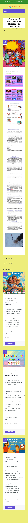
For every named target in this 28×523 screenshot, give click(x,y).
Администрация (11, 73)
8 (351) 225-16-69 (19, 1)
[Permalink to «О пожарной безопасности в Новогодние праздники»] (14, 66)
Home (7, 28)
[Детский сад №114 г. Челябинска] (14, 6)
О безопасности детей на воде (14, 462)
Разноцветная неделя (11, 375)
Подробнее (10, 343)
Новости (12, 28)
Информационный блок (12, 423)
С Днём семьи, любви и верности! (12, 303)
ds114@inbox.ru (9, 1)
